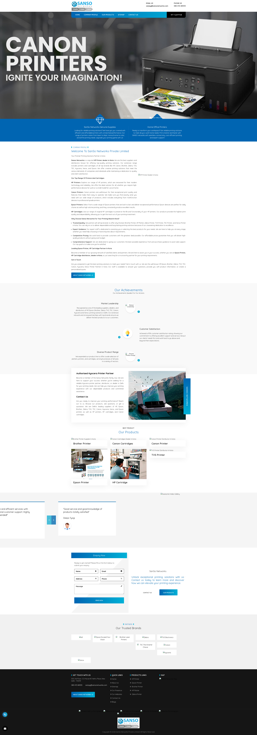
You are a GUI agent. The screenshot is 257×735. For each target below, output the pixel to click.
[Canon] (167, 645)
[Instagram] (168, 711)
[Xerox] (81, 660)
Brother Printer (82, 443)
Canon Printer (160, 443)
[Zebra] (145, 637)
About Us (115, 683)
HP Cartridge (119, 482)
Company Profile (91, 15)
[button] (19, 65)
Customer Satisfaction (150, 329)
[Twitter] (112, 711)
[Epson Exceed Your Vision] (102, 638)
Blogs (114, 702)
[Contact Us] (5, 713)
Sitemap (121, 15)
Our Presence (117, 690)
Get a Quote (175, 15)
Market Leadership (109, 303)
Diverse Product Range (107, 352)
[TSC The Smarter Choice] (145, 646)
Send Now (99, 600)
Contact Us (133, 15)
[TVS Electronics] (167, 637)
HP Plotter (135, 690)
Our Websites (117, 694)
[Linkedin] (130, 711)
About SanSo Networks (82, 275)
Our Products (108, 15)
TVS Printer (158, 454)
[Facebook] (91, 711)
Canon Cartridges (122, 443)
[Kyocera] (167, 652)
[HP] (81, 637)
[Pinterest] (150, 711)
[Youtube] (128, 714)
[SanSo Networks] (82, 6)
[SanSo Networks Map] (168, 679)
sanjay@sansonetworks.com (157, 6)
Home (77, 15)
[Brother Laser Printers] (124, 638)
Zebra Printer (137, 694)
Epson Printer (81, 482)
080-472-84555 (180, 6)
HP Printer (135, 679)
